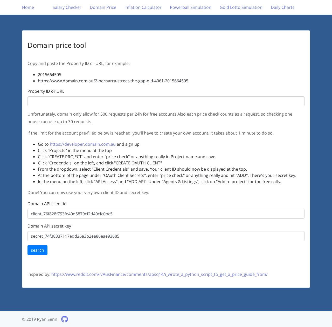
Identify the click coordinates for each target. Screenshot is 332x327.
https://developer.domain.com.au (83, 144)
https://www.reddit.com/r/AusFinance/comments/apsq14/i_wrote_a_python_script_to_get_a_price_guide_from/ (159, 274)
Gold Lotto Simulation (241, 7)
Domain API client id (47, 203)
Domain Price (103, 7)
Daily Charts (282, 7)
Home (28, 7)
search (37, 250)
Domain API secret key (49, 226)
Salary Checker (67, 7)
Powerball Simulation (190, 7)
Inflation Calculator (143, 7)
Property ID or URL (45, 91)
